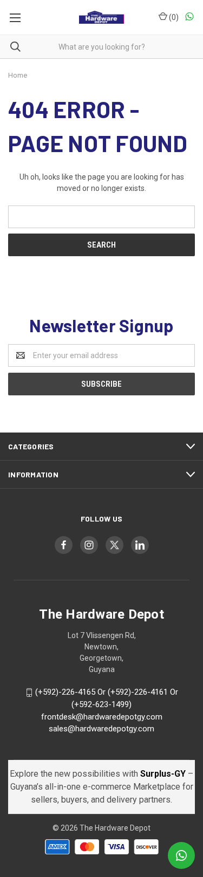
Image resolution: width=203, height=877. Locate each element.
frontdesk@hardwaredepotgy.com (101, 717)
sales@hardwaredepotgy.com (101, 729)
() (173, 17)
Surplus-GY (164, 774)
